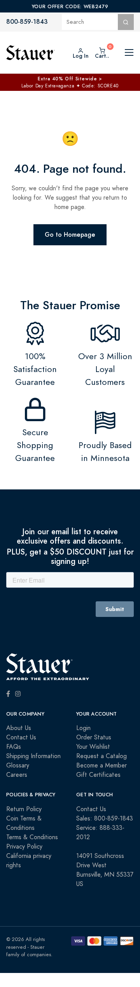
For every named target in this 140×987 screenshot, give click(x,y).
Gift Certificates (98, 775)
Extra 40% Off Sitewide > (70, 79)
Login (83, 728)
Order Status (93, 737)
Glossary (17, 765)
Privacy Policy (24, 846)
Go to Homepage (70, 234)
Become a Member (101, 765)
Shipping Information (33, 756)
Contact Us (21, 737)
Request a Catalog (101, 756)
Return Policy (24, 809)
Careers (16, 775)
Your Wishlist (93, 746)
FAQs (13, 746)
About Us (18, 728)
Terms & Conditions (32, 837)
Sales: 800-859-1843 (104, 818)
